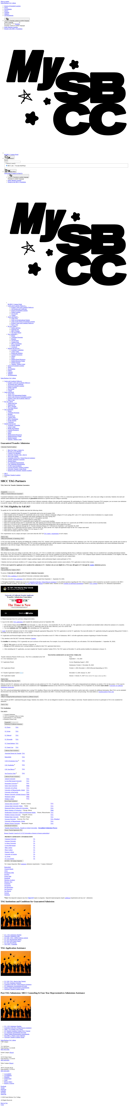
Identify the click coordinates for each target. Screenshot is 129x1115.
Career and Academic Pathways (16, 306)
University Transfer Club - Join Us (17, 455)
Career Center (15, 351)
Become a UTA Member (14, 451)
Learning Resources (16, 354)
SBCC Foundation (16, 343)
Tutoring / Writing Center (18, 364)
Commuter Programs (17, 337)
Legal (5, 1080)
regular (92, 565)
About (6, 7)
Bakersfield (7, 867)
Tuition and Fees (15, 328)
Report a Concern (9, 1083)
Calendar (6, 12)
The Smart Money (16, 332)
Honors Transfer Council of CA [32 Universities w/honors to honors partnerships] (26, 833)
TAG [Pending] (55, 819)
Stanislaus (7, 894)
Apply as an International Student (20, 320)
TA (34, 839)
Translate (17, 24)
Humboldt (7, 878)
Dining (13, 336)
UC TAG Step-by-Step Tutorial (34, 583)
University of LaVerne (11, 788)
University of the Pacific (11, 792)
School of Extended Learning (12, 6)
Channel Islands (8, 869)
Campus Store (15, 342)
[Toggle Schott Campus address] (1, 1054)
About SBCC (8, 173)
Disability (7, 1077)
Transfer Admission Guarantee (16, 459)
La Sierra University (10, 843)
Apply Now (14, 318)
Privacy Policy (8, 1082)
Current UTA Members (14, 453)
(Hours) (11, 1052)
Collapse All (11, 492)
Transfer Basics (12, 461)
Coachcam (14, 347)
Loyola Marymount (10, 845)
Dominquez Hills (9, 872)
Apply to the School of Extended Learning (23, 321)
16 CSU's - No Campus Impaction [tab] (14, 861)
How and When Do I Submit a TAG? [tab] (10, 570)
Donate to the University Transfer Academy (20, 470)
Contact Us (15, 173)
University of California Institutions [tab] (13, 724)
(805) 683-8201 (5, 1060)
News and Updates (13, 456)
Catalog (13, 315)
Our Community (12, 334)
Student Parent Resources (18, 359)
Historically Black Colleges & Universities (16, 808)
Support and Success (13, 348)
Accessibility (7, 1074)
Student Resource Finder (18, 361)
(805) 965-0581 (5, 1049)
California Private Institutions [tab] (12, 776)
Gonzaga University (10, 841)
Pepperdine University (11, 783)
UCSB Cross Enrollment (15, 466)
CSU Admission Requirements (16, 464)
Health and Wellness (17, 353)
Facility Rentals (15, 345)
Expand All (4, 492)
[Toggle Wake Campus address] (1, 1065)
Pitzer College (9, 850)
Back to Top (4, 536)
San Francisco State (10, 773)
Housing (13, 339)
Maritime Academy (9, 880)
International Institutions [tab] (11, 825)
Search (6, 160)
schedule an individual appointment (73, 583)
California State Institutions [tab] (12, 750)
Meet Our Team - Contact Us (16, 450)
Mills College (8, 847)
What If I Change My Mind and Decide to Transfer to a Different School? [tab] (19, 696)
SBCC (6, 473)
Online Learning (15, 312)
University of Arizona (11, 854)
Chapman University (10, 839)
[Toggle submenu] (26, 306)
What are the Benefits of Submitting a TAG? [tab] (12, 538)
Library (6, 10)
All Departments (8, 15)
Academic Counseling (17, 350)
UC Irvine (7, 856)
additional (67, 898)
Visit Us (20, 173)
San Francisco (8, 889)
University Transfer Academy (12, 475)
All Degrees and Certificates (19, 309)
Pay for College (12, 326)
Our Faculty (14, 313)
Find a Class (14, 324)
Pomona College (9, 852)
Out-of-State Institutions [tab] (11, 801)
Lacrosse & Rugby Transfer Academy (18, 467)
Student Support (15, 362)
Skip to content (5, 1)
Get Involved (15, 340)
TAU (21, 672)
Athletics (6, 14)
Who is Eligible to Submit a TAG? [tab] (9, 549)
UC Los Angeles (9, 858)
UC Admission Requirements (16, 462)
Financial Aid (15, 329)
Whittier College (9, 799)
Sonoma (6, 893)
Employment (7, 1078)
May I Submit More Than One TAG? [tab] (10, 681)
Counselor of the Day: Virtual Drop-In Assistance (21, 458)
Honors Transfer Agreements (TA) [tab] (13, 830)
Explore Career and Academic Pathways (22, 307)
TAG (27, 783)
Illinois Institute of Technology (13, 810)
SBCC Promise (15, 331)
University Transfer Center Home (17, 469)
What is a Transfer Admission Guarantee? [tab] (12, 493)
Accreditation (8, 9)
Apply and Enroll (12, 317)
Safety (13, 358)
